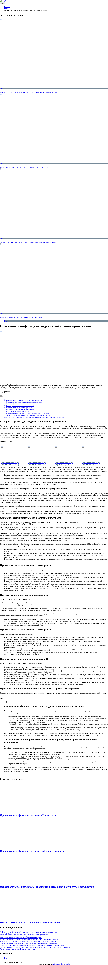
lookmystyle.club (65, 964)
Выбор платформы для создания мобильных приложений (24, 400)
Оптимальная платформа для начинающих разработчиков (24, 402)
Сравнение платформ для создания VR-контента (28, 815)
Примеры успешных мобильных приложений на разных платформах (28, 413)
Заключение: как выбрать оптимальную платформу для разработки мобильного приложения (35, 417)
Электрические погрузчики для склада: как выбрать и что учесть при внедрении (29, 943)
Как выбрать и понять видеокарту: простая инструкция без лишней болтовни (28, 242)
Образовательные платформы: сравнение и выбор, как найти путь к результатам (47, 886)
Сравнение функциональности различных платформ (22, 404)
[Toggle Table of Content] (1, 396)
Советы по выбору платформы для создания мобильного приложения (28, 415)
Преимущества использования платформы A (20, 406)
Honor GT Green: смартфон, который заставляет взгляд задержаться (24, 167)
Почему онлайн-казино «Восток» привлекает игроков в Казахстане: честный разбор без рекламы (35, 947)
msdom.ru (55, 964)
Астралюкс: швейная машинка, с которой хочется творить (21, 317)
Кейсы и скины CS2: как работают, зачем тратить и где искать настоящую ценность (30, 92)
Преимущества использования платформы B (20, 409)
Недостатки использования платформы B (19, 411)
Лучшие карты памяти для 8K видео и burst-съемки (18, 949)
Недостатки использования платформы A (19, 408)
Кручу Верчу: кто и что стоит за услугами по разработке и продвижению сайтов (29, 939)
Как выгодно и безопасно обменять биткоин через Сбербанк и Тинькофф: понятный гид (32, 945)
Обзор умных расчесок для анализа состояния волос (30, 922)
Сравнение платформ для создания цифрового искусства (32, 851)
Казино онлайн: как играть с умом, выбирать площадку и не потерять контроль (28, 941)
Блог (1, 88)
